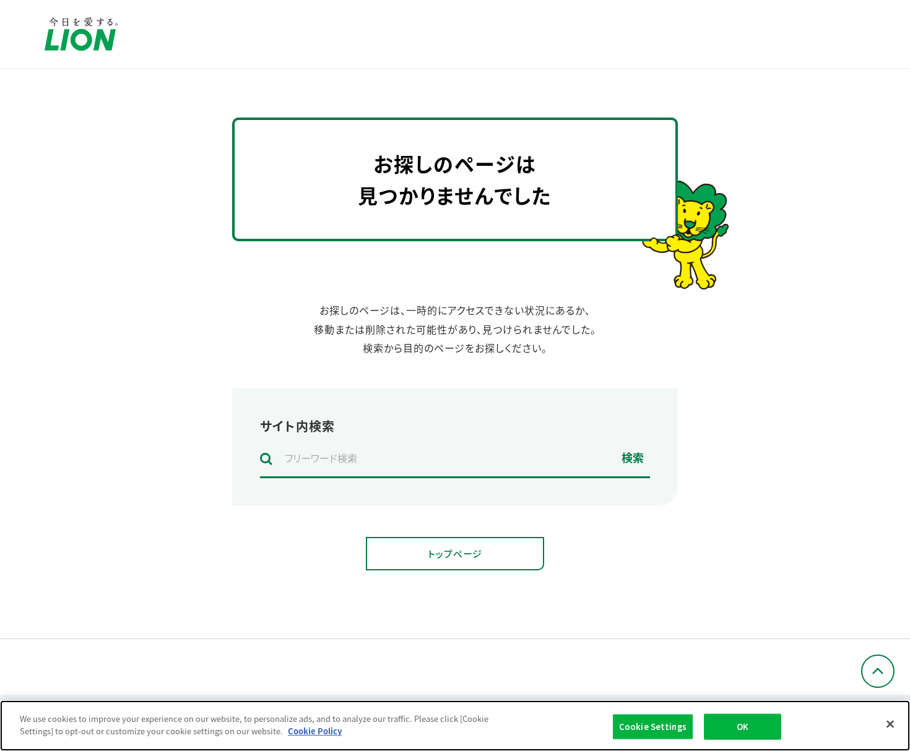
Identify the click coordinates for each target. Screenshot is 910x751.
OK (742, 726)
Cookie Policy (315, 730)
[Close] (890, 723)
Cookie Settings (653, 726)
